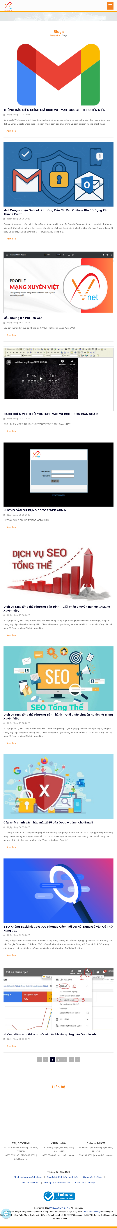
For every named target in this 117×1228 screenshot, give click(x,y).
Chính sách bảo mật (85, 1182)
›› (77, 1059)
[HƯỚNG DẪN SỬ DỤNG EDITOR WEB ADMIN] (58, 505)
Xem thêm (11, 131)
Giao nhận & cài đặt (92, 1177)
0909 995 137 (12, 1155)
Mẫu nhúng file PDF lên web (23, 318)
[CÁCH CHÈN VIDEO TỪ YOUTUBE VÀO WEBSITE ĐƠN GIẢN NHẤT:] (58, 408)
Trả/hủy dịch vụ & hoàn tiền (57, 1182)
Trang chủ (55, 35)
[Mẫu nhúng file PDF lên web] (58, 312)
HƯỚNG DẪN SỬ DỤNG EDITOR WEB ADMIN (35, 510)
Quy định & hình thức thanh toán (62, 1177)
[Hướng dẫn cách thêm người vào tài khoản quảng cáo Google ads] (58, 1029)
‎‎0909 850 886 (49, 1155)
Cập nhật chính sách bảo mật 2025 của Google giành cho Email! (48, 822)
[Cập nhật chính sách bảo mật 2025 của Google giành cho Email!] (58, 817)
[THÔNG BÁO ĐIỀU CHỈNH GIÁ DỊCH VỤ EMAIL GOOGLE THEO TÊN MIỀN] (58, 104)
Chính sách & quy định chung (28, 1177)
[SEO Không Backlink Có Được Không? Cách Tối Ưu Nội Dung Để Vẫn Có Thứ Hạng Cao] (58, 921)
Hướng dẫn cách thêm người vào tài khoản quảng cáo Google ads (50, 1034)
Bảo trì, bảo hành (30, 1182)
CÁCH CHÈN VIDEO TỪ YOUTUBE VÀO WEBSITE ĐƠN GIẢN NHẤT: (51, 414)
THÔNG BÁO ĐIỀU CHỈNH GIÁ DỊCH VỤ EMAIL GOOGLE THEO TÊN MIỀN (54, 110)
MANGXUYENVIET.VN (59, 1208)
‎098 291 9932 (85, 1155)
